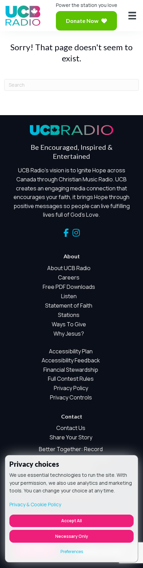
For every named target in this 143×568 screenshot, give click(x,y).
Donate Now (82, 20)
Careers (68, 277)
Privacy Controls (71, 397)
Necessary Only (71, 536)
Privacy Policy (71, 388)
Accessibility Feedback (71, 360)
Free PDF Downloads (69, 287)
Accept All (71, 521)
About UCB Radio (69, 268)
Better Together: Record (71, 449)
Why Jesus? (68, 333)
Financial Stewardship (70, 369)
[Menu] (132, 15)
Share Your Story (71, 437)
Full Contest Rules (71, 378)
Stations (68, 315)
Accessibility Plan (71, 351)
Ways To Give (69, 324)
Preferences (71, 551)
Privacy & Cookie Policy (35, 504)
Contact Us (70, 428)
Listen (69, 296)
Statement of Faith (68, 305)
